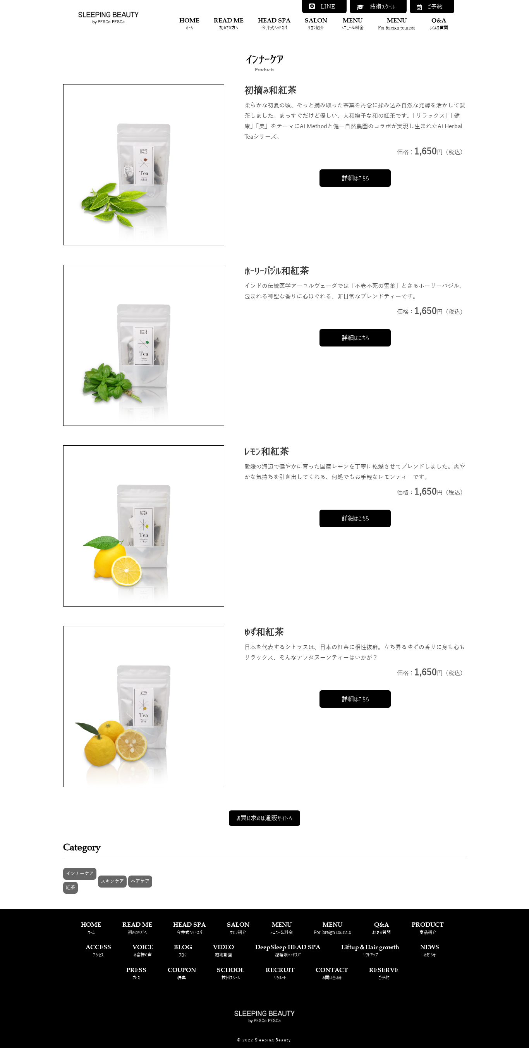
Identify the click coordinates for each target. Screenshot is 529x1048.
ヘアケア (140, 881)
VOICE (142, 950)
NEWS (429, 950)
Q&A (438, 23)
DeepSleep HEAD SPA (287, 950)
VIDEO (223, 950)
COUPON (182, 972)
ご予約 (432, 6)
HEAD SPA (274, 23)
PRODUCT (428, 927)
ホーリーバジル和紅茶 (276, 270)
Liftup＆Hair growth (370, 950)
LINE (325, 6)
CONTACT (332, 972)
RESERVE (383, 972)
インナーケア (80, 873)
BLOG (183, 950)
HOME (189, 23)
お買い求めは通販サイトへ (264, 818)
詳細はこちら (355, 178)
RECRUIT (280, 972)
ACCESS (98, 950)
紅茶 (70, 887)
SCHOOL (230, 972)
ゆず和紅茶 (264, 631)
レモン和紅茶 (266, 451)
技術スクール (379, 6)
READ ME (229, 23)
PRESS (136, 972)
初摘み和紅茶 (270, 90)
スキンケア (112, 881)
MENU (352, 23)
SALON (316, 23)
